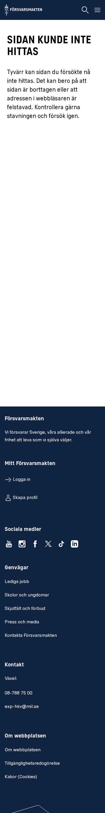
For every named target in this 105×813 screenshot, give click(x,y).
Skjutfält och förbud (25, 608)
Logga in (21, 479)
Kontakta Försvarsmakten (31, 635)
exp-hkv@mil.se (22, 706)
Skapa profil (25, 497)
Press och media (22, 622)
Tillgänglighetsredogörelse (32, 763)
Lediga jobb (17, 581)
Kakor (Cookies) (21, 777)
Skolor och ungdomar (27, 595)
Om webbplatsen (23, 750)
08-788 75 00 (18, 693)
